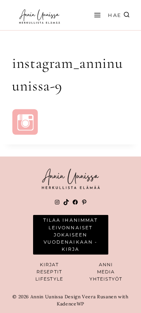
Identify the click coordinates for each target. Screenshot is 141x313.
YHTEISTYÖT (105, 279)
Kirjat (49, 264)
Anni (106, 264)
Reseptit (49, 272)
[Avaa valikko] (96, 15)
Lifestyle (49, 279)
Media (106, 272)
